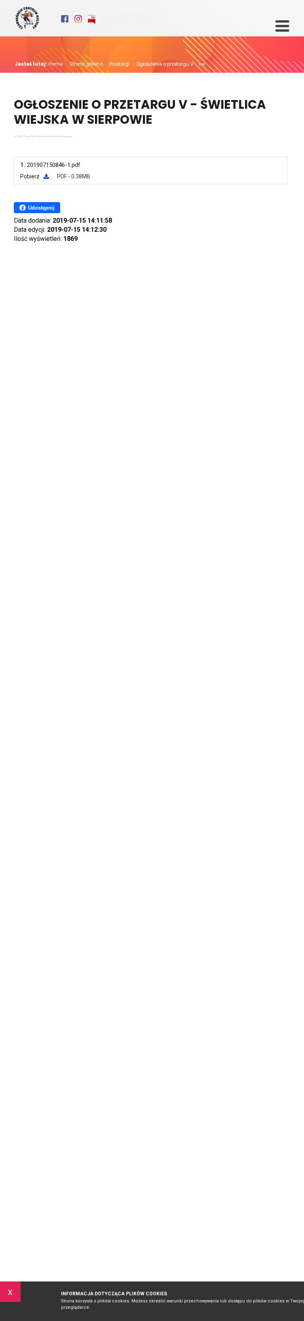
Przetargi (117, 64)
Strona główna (84, 64)
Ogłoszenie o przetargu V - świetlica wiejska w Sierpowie (140, 112)
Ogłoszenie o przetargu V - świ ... (171, 64)
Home (56, 64)
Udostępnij (41, 208)
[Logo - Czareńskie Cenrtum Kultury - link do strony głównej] (27, 18)
